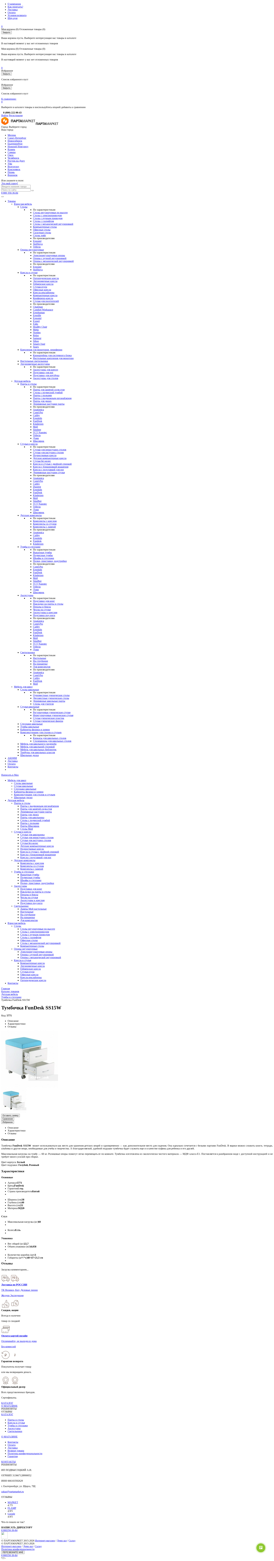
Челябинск (13, 158)
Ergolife (37, 315)
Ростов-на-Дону (16, 160)
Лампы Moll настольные (33, 909)
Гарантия (13, 1456)
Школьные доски (29, 755)
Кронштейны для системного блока (52, 355)
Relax (36, 335)
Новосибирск (15, 140)
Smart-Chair (39, 344)
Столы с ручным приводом (47, 218)
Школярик (38, 441)
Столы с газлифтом (43, 221)
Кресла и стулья (28, 272)
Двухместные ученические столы (51, 698)
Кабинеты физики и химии (35, 729)
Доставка (13, 9)
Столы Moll (26, 829)
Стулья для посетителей (46, 301)
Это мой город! (9, 183)
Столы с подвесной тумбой (48, 392)
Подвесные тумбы (43, 555)
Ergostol (37, 241)
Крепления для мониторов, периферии (41, 349)
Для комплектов (41, 666)
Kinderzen (38, 424)
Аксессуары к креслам (45, 612)
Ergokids (37, 418)
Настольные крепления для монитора (53, 358)
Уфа (10, 163)
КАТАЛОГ (7, 1403)
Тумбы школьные (29, 726)
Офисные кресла (42, 289)
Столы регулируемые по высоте (50, 212)
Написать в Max (10, 775)
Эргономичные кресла (45, 281)
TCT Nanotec (40, 432)
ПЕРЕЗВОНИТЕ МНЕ (13, 1552)
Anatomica (38, 409)
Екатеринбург (15, 143)
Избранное (8, 1122)
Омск (10, 155)
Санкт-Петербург (17, 138)
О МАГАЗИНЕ (9, 1406)
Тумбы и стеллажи (30, 546)
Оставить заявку (11, 1115)
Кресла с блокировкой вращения (50, 466)
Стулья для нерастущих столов (49, 449)
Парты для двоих (42, 401)
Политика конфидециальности (18, 1549)
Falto (35, 324)
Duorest (37, 486)
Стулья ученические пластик (48, 718)
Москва (12, 135)
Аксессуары (26, 595)
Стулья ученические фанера (48, 721)
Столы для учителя (43, 704)
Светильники (27, 652)
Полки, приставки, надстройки (50, 561)
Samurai (37, 338)
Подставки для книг (44, 601)
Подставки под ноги (44, 615)
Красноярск (14, 169)
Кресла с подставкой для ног (48, 469)
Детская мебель (22, 381)
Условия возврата (17, 15)
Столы (23, 206)
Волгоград (13, 166)
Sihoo (36, 341)
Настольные (39, 658)
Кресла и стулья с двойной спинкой (52, 464)
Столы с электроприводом (47, 215)
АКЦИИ (12, 758)
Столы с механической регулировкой (53, 224)
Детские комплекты (31, 515)
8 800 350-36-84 (9, 193)
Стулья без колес (42, 461)
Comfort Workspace (43, 309)
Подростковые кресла (44, 455)
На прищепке (40, 664)
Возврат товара (16, 1450)
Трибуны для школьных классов (37, 752)
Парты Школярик (29, 826)
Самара (12, 152)
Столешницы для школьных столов (52, 741)
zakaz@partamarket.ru (12, 1491)
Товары (12, 201)
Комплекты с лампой (44, 526)
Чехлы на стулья (42, 609)
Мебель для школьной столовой (37, 746)
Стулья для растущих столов (48, 452)
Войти (4, 115)
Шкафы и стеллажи (43, 558)
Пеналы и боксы (42, 606)
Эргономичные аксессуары (35, 364)
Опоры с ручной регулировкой (49, 258)
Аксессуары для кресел (45, 369)
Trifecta (37, 246)
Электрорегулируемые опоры (49, 255)
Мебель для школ (23, 686)
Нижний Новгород (18, 146)
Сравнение (8, 1119)
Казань (11, 149)
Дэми (36, 438)
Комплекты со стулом (44, 524)
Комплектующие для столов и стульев (41, 732)
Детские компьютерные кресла (49, 458)
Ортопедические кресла (46, 278)
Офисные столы (41, 229)
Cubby (36, 415)
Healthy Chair (40, 326)
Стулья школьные (29, 706)
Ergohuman (39, 312)
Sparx (36, 346)
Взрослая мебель (23, 204)
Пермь (11, 172)
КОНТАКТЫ (8, 1461)
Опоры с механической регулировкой (53, 261)
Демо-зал (62, 1540)
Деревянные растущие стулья (49, 472)
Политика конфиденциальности (25, 1453)
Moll (35, 426)
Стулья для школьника (32, 834)
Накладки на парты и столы (48, 604)
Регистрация (16, 115)
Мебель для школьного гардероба (38, 743)
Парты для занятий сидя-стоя (49, 389)
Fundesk (37, 541)
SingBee (37, 501)
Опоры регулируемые (32, 249)
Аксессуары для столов (45, 378)
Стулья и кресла (29, 444)
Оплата (12, 12)
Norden (37, 332)
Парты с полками (42, 395)
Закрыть (6, 32)
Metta (36, 329)
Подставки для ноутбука (46, 375)
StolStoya (38, 244)
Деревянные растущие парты (49, 404)
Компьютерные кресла (45, 295)
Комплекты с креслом (45, 521)
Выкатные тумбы (42, 552)
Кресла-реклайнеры (43, 292)
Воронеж (12, 175)
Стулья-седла (40, 286)
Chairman (38, 306)
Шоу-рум (12, 18)
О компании (14, 4)
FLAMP (12, 1508)
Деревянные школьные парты (49, 701)
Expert (36, 321)
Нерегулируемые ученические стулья (53, 715)
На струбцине (40, 661)
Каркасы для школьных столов (49, 738)
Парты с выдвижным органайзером (52, 398)
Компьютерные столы (45, 226)
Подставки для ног (43, 372)
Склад (72, 1540)
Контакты (13, 766)
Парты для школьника (32, 817)
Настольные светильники (34, 361)
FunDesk (37, 421)
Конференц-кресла (43, 298)
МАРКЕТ (13, 1502)
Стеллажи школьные (31, 724)
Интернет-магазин (45, 1540)
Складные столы (42, 232)
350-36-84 (9, 1530)
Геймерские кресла (43, 284)
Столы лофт (39, 235)
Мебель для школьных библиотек (38, 749)
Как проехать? (15, 6)
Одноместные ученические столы (51, 695)
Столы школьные (29, 689)
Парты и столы (28, 384)
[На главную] (18, 124)
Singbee (37, 429)
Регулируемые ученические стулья (51, 712)
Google (11, 1513)
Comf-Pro (38, 412)
